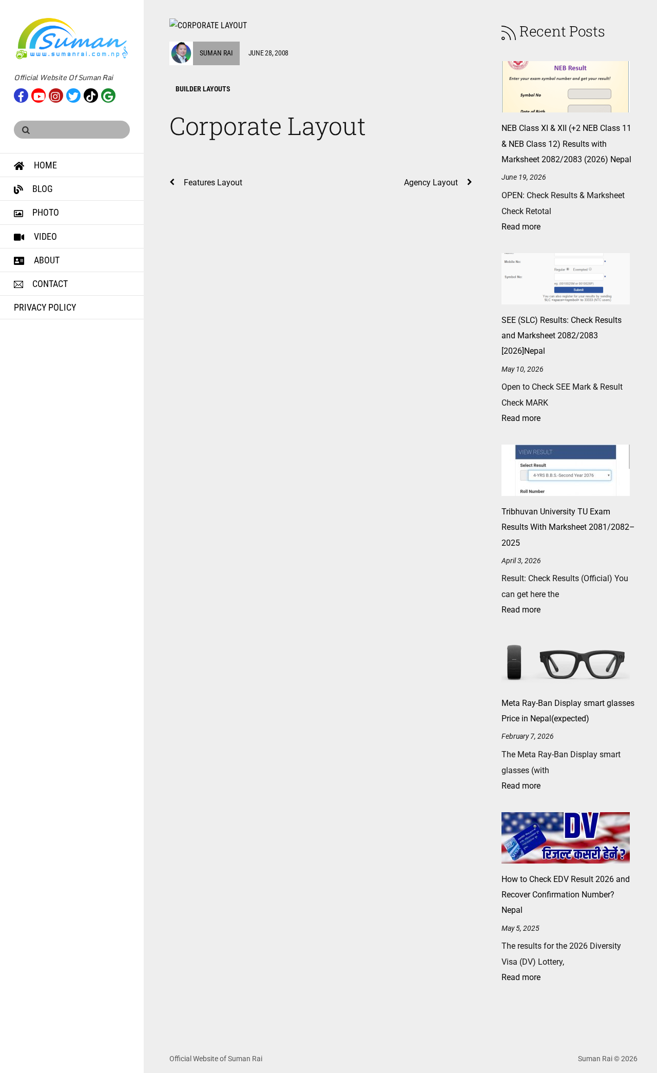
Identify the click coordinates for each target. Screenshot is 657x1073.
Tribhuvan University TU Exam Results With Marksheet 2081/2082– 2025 (568, 527)
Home (44, 165)
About (46, 260)
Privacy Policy (45, 307)
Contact (49, 283)
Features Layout (213, 182)
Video (44, 236)
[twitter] (73, 94)
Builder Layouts (203, 89)
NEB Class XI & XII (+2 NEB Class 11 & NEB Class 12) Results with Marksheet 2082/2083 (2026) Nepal (566, 143)
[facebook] (21, 94)
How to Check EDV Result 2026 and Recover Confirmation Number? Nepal (565, 894)
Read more (520, 227)
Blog (41, 188)
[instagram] (56, 94)
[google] (108, 94)
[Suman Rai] (72, 55)
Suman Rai (216, 53)
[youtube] (38, 94)
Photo (44, 212)
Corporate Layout (267, 125)
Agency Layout (431, 182)
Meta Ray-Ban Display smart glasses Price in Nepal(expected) (567, 710)
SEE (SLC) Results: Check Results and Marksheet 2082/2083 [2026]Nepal (561, 335)
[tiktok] (91, 94)
